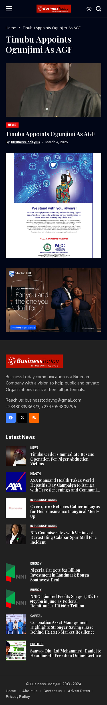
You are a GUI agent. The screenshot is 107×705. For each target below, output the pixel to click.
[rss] (34, 418)
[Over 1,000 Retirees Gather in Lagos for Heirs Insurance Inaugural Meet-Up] (16, 508)
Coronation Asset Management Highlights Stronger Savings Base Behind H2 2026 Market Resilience (62, 627)
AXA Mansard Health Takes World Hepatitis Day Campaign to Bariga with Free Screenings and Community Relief (65, 487)
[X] (22, 418)
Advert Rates (79, 691)
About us (29, 691)
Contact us (52, 691)
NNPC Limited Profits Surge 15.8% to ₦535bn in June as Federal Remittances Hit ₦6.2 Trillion (64, 601)
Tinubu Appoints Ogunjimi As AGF (50, 134)
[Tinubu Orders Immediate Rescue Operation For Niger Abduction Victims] (16, 456)
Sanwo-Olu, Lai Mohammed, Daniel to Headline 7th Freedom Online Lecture (65, 653)
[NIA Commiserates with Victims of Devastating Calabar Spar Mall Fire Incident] (16, 534)
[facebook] (11, 418)
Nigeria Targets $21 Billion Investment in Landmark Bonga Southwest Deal (59, 575)
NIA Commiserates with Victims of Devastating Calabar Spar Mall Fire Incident (63, 537)
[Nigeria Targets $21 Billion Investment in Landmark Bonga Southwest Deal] (16, 572)
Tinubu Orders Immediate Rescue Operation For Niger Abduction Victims (62, 459)
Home (11, 27)
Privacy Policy (18, 696)
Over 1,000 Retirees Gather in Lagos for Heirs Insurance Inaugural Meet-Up (65, 511)
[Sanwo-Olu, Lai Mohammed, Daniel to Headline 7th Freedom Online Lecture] (16, 650)
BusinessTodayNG (25, 142)
